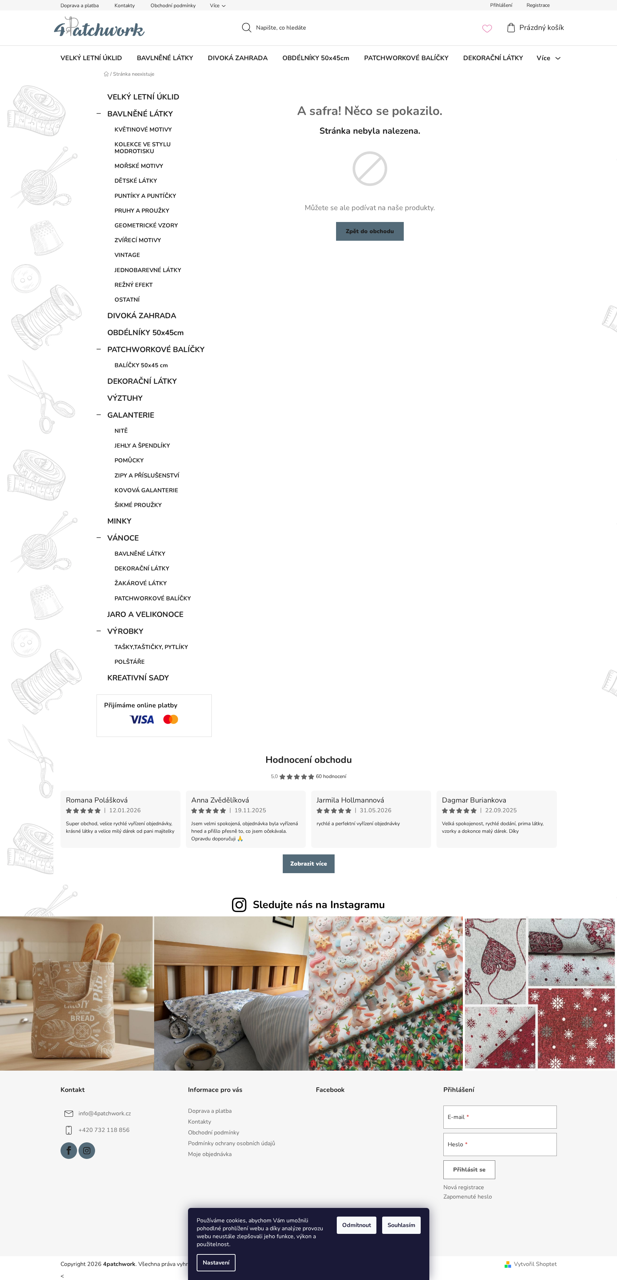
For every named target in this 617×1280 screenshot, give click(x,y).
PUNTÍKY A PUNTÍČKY (145, 196)
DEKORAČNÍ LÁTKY (142, 381)
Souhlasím (401, 1225)
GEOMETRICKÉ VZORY (146, 226)
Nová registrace (463, 1187)
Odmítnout (356, 1225)
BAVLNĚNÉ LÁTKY (140, 114)
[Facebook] (69, 1150)
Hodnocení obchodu (308, 760)
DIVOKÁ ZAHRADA (141, 316)
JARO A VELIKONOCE (145, 614)
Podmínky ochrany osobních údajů (231, 1143)
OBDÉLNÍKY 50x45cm (145, 333)
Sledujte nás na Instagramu (319, 905)
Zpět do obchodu (370, 231)
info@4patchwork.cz (105, 1113)
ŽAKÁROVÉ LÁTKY (141, 583)
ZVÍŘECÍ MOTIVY (138, 240)
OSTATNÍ (127, 300)
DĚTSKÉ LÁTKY (136, 181)
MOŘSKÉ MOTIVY (139, 166)
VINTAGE (127, 255)
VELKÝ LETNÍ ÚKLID (143, 97)
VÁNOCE (123, 538)
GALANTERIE (130, 415)
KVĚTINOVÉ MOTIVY (143, 130)
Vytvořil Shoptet (535, 1264)
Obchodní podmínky (173, 5)
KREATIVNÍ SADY (138, 678)
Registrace (538, 5)
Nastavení (216, 1263)
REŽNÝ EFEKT (134, 285)
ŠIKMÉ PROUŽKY (138, 505)
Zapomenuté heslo (467, 1197)
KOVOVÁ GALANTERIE (146, 490)
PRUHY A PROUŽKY (142, 211)
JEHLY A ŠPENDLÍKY (142, 446)
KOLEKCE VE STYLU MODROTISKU (143, 148)
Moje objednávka (210, 1154)
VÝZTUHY (125, 398)
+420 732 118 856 (104, 1130)
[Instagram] (87, 1150)
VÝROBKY (125, 631)
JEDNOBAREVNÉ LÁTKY (148, 270)
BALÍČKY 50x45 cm (141, 365)
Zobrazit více (308, 864)
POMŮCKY (129, 461)
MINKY (119, 521)
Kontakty (125, 5)
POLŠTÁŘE (130, 662)
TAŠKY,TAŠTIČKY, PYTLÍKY (151, 647)
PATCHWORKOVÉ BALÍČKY (156, 350)
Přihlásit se (469, 1170)
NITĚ (121, 431)
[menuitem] (91, 58)
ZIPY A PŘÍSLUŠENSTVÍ (147, 476)
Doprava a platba (80, 5)
